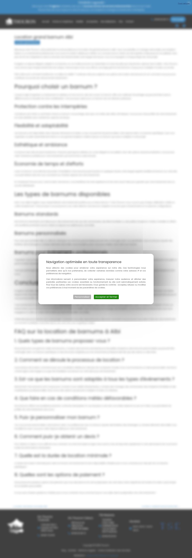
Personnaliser (82, 296)
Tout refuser (184, 3)
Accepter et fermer (106, 296)
